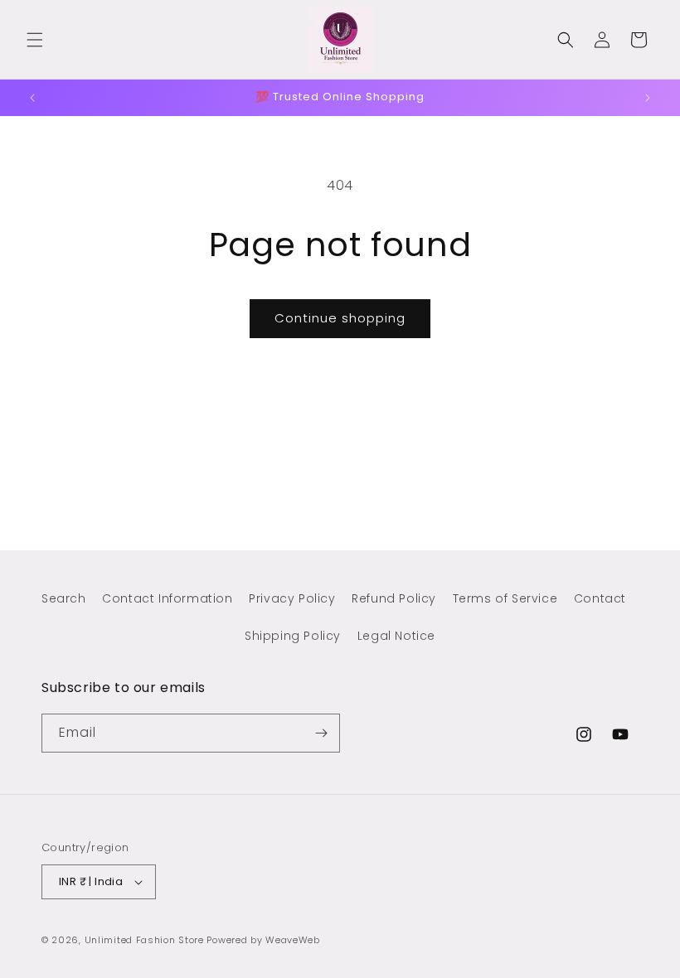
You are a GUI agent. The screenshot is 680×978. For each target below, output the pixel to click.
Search (63, 598)
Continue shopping (340, 318)
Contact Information (167, 598)
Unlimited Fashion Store (144, 940)
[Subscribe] (321, 733)
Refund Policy (394, 598)
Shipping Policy (293, 635)
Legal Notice (396, 635)
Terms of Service (505, 598)
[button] (35, 40)
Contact (600, 598)
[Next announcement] (647, 98)
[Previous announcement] (32, 98)
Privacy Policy (292, 598)
